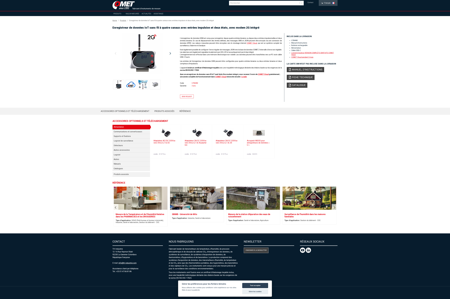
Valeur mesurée (132, 14)
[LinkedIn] (308, 252)
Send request (187, 96)
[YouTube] (303, 252)
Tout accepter (255, 285)
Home (114, 20)
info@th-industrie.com (127, 263)
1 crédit (244, 77)
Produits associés (164, 111)
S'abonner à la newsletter (256, 250)
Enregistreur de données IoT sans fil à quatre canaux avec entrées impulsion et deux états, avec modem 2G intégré (171, 20)
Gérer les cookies (255, 291)
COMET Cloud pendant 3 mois (302, 57)
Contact (310, 3)
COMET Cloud (252, 43)
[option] (142, 53)
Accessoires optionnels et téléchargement (125, 111)
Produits (117, 14)
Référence (185, 111)
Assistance (158, 14)
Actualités (146, 14)
